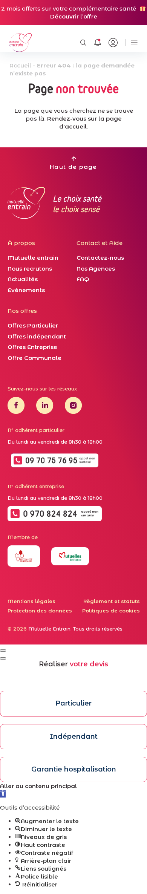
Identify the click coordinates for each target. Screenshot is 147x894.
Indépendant (74, 736)
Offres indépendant (37, 336)
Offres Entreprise (32, 347)
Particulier (73, 703)
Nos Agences (96, 268)
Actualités (23, 279)
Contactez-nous (100, 257)
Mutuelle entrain (33, 257)
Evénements (26, 290)
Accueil (20, 65)
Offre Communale (34, 357)
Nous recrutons (30, 268)
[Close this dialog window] (3, 650)
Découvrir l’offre (73, 16)
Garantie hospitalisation (73, 769)
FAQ (83, 279)
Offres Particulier (33, 325)
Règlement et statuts (111, 601)
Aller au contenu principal (38, 786)
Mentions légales (31, 601)
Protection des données (40, 611)
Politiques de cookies (111, 611)
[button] (3, 794)
